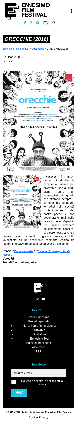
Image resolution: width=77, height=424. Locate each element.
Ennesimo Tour (39, 338)
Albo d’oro (38, 347)
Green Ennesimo (38, 317)
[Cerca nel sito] (53, 22)
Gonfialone (40, 334)
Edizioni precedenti (38, 342)
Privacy (43, 417)
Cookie (33, 417)
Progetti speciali (38, 321)
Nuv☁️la (39, 330)
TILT (38, 351)
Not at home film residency (39, 325)
